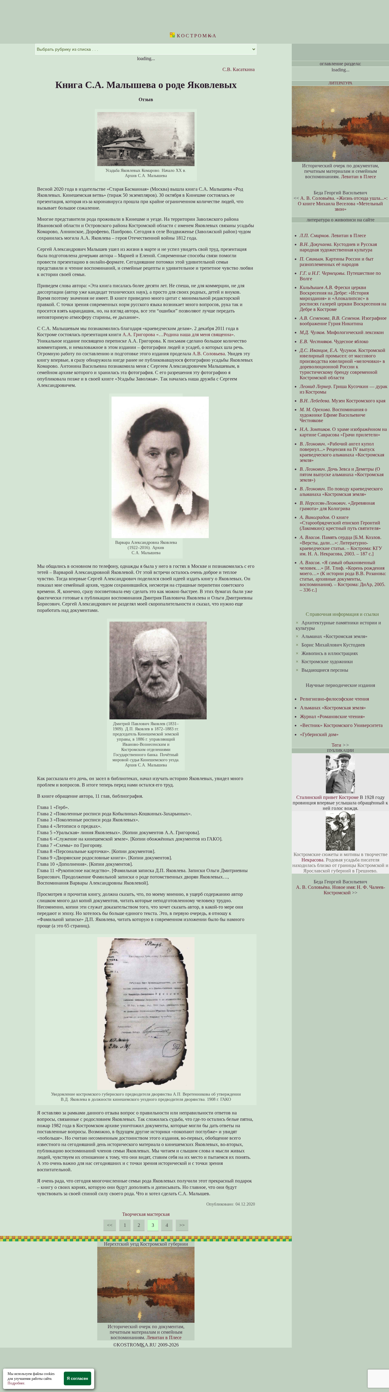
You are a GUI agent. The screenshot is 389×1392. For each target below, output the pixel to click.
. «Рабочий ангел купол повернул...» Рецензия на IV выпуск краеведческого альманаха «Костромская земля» (342, 452)
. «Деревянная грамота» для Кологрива (337, 505)
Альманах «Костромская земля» (334, 636)
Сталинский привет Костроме (327, 797)
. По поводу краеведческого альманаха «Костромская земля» (341, 491)
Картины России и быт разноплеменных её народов (337, 261)
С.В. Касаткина (238, 69)
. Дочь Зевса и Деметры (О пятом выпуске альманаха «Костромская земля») (342, 474)
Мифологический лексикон (342, 332)
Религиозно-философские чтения (334, 698)
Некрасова (312, 859)
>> (182, 1225)
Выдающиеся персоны (324, 670)
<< (109, 1225)
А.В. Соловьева (208, 353)
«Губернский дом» (319, 734)
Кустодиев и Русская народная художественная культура (338, 247)
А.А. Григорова (138, 334)
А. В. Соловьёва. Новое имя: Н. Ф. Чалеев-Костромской (340, 890)
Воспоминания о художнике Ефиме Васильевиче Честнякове (333, 415)
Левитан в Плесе (163, 1337)
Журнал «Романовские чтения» (332, 716)
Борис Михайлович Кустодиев (333, 644)
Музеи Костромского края (342, 400)
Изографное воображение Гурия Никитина (343, 321)
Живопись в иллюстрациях (329, 653)
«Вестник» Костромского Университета (341, 725)
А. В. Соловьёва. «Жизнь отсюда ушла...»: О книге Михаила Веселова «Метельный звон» (342, 204)
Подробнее (16, 1383)
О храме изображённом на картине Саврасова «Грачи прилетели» (343, 432)
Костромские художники (327, 661)
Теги (336, 745)
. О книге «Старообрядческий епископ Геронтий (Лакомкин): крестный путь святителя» (340, 523)
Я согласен (77, 1378)
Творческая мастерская (146, 1214)
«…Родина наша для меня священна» (195, 334)
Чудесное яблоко (334, 341)
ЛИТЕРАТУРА (340, 83)
